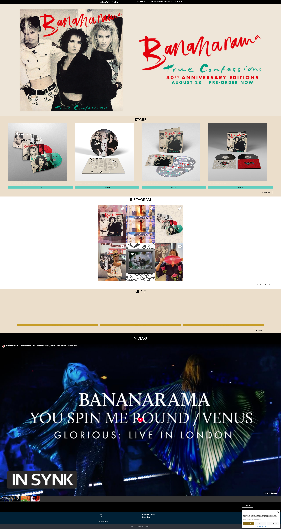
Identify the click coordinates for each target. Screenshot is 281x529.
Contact (100, 514)
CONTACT (160, 1)
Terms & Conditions (103, 521)
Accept (249, 523)
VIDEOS (151, 1)
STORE (141, 1)
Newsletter (101, 516)
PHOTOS (156, 1)
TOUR (138, 1)
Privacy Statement (103, 519)
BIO (144, 1)
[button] (278, 512)
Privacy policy (263, 526)
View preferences (273, 523)
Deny (260, 523)
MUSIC (147, 1)
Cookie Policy (258, 526)
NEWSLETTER (167, 1)
